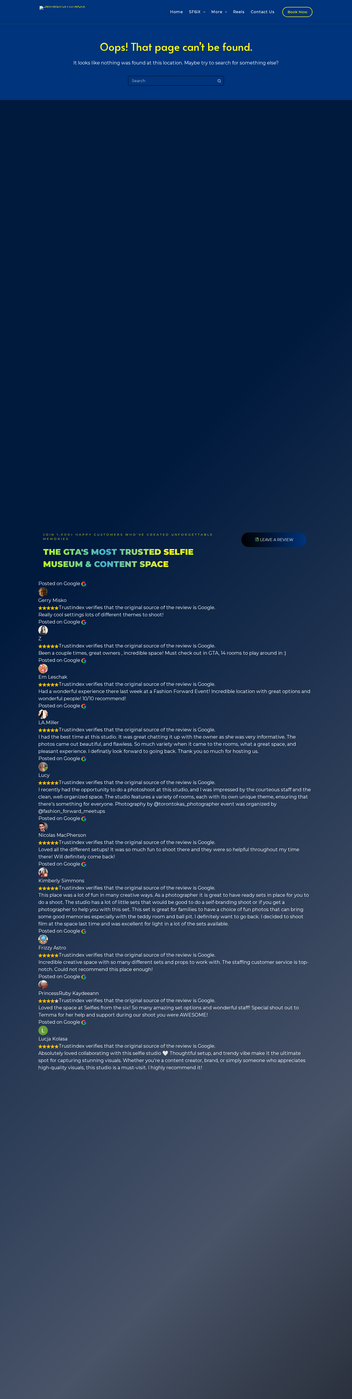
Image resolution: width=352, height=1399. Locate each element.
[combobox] (171, 81)
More (216, 12)
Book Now (297, 12)
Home (176, 12)
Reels (239, 12)
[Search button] (219, 80)
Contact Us (263, 12)
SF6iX (195, 12)
